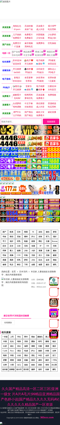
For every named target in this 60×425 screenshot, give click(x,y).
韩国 (26, 232)
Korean (55, 241)
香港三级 (39, 51)
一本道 (5, 337)
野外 (26, 337)
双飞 (47, 237)
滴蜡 (33, 346)
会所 (47, 355)
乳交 (11, 265)
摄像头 (40, 337)
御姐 (55, 260)
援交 (47, 265)
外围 (47, 351)
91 (33, 232)
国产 (4, 232)
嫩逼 (55, 255)
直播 (40, 251)
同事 (4, 251)
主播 (47, 241)
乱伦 (40, 260)
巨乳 (19, 241)
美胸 (11, 255)
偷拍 (47, 232)
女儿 (19, 365)
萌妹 (33, 337)
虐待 (40, 360)
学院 (12, 355)
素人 (11, 251)
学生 (19, 337)
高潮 (47, 346)
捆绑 (33, 369)
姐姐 (26, 365)
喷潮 (12, 360)
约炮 (26, 255)
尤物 (47, 255)
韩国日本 (51, 51)
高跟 (11, 260)
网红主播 (51, 55)
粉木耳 (19, 369)
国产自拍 (16, 51)
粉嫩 (26, 360)
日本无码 (16, 55)
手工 (4, 241)
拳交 (19, 265)
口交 (19, 246)
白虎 (5, 346)
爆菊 (47, 341)
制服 (26, 241)
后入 (40, 255)
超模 (19, 251)
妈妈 (40, 365)
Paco (12, 351)
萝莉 (55, 232)
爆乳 (55, 265)
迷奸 (11, 241)
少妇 (26, 251)
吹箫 (47, 369)
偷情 (4, 265)
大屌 (12, 365)
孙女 (19, 346)
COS (19, 255)
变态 (19, 351)
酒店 (54, 346)
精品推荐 (27, 51)
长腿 (40, 346)
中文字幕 (27, 55)
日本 (19, 232)
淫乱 (33, 355)
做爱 (40, 265)
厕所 (47, 360)
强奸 (55, 237)
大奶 (33, 251)
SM (47, 246)
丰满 (5, 341)
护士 (33, 237)
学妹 (4, 237)
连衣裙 (5, 369)
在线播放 (8, 322)
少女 (33, 260)
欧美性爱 (39, 55)
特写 (40, 341)
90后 (40, 355)
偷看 (26, 346)
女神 (54, 351)
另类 (55, 246)
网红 (40, 241)
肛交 (4, 246)
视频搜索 (51, 121)
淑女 (12, 346)
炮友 (54, 341)
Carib (5, 351)
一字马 (54, 360)
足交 (11, 246)
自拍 (40, 232)
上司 (12, 337)
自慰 (33, 265)
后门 (54, 355)
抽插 (40, 351)
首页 (14, 271)
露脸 (33, 341)
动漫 (33, 246)
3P (40, 246)
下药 (26, 265)
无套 (33, 255)
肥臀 (5, 360)
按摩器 (12, 369)
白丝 (19, 355)
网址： (34, 286)
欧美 (11, 232)
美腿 (4, 260)
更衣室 (26, 369)
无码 (26, 246)
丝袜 (40, 237)
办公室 (54, 365)
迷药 (40, 369)
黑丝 (26, 355)
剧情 (33, 241)
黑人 (47, 337)
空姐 (19, 237)
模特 (26, 237)
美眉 (19, 360)
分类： (34, 279)
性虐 (26, 351)
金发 (47, 260)
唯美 (19, 341)
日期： (34, 283)
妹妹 (33, 365)
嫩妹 (55, 251)
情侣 (11, 237)
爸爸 (47, 365)
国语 (33, 360)
